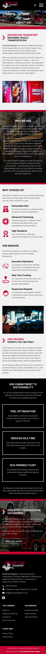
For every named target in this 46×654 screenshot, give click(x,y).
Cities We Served (31, 617)
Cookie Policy (7, 637)
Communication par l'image (30, 651)
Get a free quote (14, 541)
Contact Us (6, 617)
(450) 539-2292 (11, 586)
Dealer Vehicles (30, 614)
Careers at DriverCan (10, 614)
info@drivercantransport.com (16, 593)
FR (35, 5)
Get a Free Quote (8, 620)
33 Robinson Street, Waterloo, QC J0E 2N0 (21, 589)
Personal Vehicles (31, 610)
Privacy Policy (7, 633)
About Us (5, 610)
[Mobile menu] (41, 5)
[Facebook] (3, 597)
